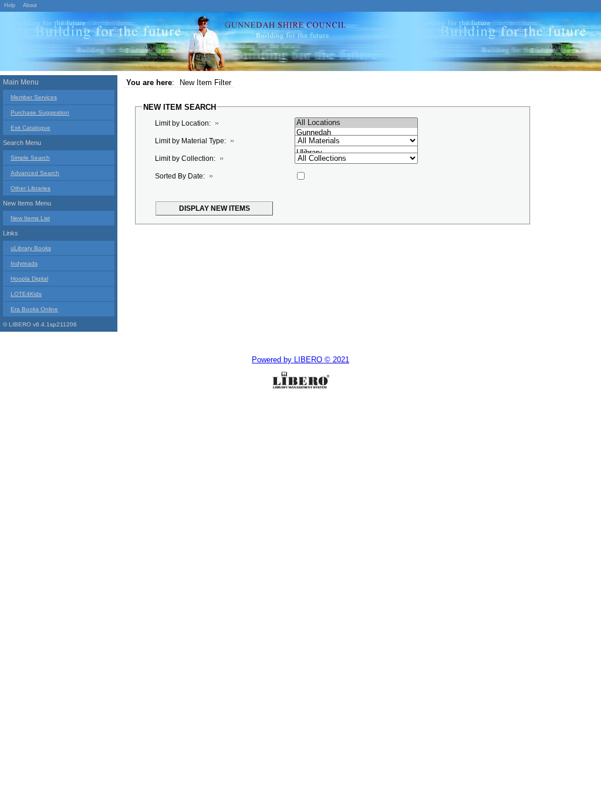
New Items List (30, 218)
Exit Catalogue (30, 127)
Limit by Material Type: (190, 141)
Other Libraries (30, 188)
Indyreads (24, 263)
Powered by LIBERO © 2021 (300, 359)
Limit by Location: (183, 123)
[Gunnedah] (356, 133)
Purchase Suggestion (40, 112)
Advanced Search (35, 173)
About (30, 5)
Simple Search (30, 157)
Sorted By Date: (180, 176)
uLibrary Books (31, 248)
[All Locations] (356, 123)
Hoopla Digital (29, 278)
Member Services (34, 97)
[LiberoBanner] (176, 43)
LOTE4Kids (26, 294)
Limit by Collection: (185, 158)
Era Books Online (34, 309)
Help (9, 5)
